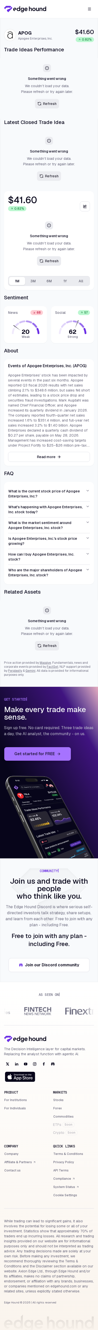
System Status (66, 1187)
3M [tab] (33, 281)
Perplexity (15, 671)
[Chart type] (85, 206)
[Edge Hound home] (25, 9)
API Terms (61, 1170)
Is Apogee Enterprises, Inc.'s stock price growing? (42, 541)
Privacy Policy (63, 1162)
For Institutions (15, 1100)
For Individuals (15, 1108)
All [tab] (81, 281)
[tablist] (49, 281)
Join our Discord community (55, 966)
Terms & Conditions (68, 1154)
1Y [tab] (65, 281)
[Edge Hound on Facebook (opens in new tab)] (43, 1064)
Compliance (64, 1179)
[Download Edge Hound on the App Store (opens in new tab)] (20, 1077)
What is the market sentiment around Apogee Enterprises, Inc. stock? (39, 525)
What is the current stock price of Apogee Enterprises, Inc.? (44, 493)
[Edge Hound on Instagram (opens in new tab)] (34, 1064)
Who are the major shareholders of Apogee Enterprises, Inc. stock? (45, 572)
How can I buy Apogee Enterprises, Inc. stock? (41, 557)
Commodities (63, 1117)
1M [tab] (17, 281)
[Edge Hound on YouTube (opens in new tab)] (25, 1064)
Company (11, 1154)
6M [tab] (49, 281)
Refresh (50, 103)
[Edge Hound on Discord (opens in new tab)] (52, 1064)
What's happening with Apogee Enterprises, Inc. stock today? (45, 509)
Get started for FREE (42, 755)
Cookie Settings (65, 1195)
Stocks (58, 1100)
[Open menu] (89, 9)
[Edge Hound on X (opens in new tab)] (7, 1064)
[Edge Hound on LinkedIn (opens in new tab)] (16, 1064)
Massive (45, 663)
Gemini (30, 671)
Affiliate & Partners (18, 1162)
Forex (57, 1108)
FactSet (52, 667)
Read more (46, 457)
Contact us (12, 1170)
